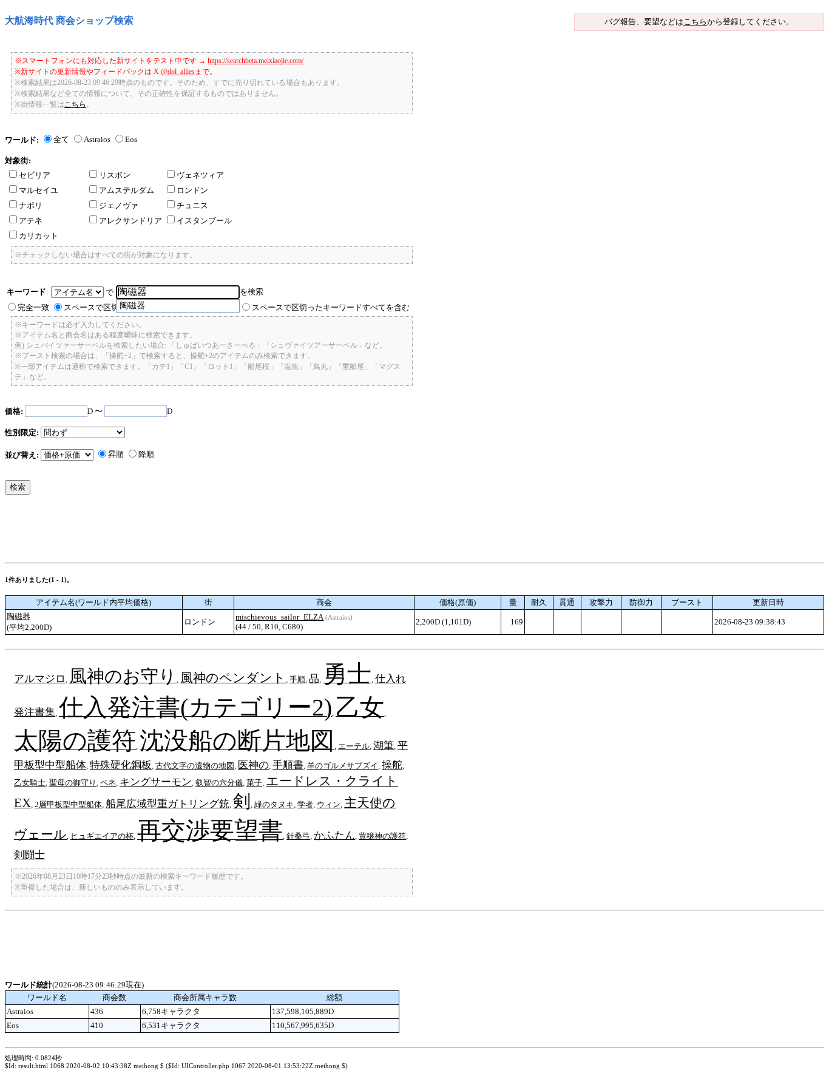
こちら (695, 21)
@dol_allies (178, 71)
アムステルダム (126, 190)
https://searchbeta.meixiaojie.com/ (255, 60)
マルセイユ (38, 190)
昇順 (116, 454)
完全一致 (33, 307)
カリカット (38, 235)
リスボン (114, 175)
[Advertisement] (226, 531)
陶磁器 (18, 616)
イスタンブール (204, 220)
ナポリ (30, 205)
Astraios (97, 139)
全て (61, 139)
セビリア (34, 175)
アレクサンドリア (130, 220)
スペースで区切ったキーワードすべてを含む (331, 307)
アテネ (30, 220)
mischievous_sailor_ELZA (279, 616)
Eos (131, 139)
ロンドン (192, 190)
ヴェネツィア (200, 175)
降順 (146, 454)
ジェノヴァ (118, 205)
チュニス (192, 205)
